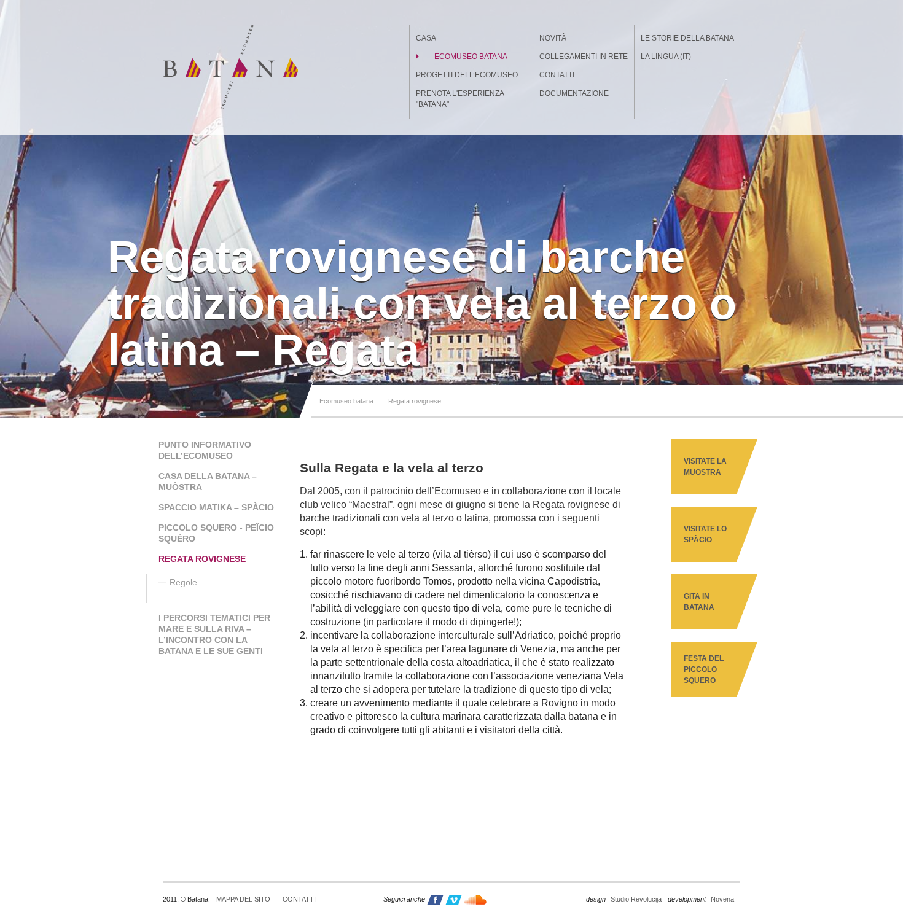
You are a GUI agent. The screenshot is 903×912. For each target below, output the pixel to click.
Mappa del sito (243, 899)
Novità (552, 38)
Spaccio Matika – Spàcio (216, 507)
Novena (701, 899)
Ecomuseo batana (470, 56)
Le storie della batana (687, 38)
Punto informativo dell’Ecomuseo (204, 450)
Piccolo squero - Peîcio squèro (216, 533)
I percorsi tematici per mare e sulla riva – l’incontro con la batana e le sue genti (214, 634)
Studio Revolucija (624, 899)
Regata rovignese (414, 401)
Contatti (556, 75)
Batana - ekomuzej (230, 67)
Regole (183, 582)
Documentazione (574, 93)
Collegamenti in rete (583, 56)
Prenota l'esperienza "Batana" (460, 99)
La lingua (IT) (666, 56)
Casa (426, 38)
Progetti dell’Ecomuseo (467, 75)
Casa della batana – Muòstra (207, 481)
